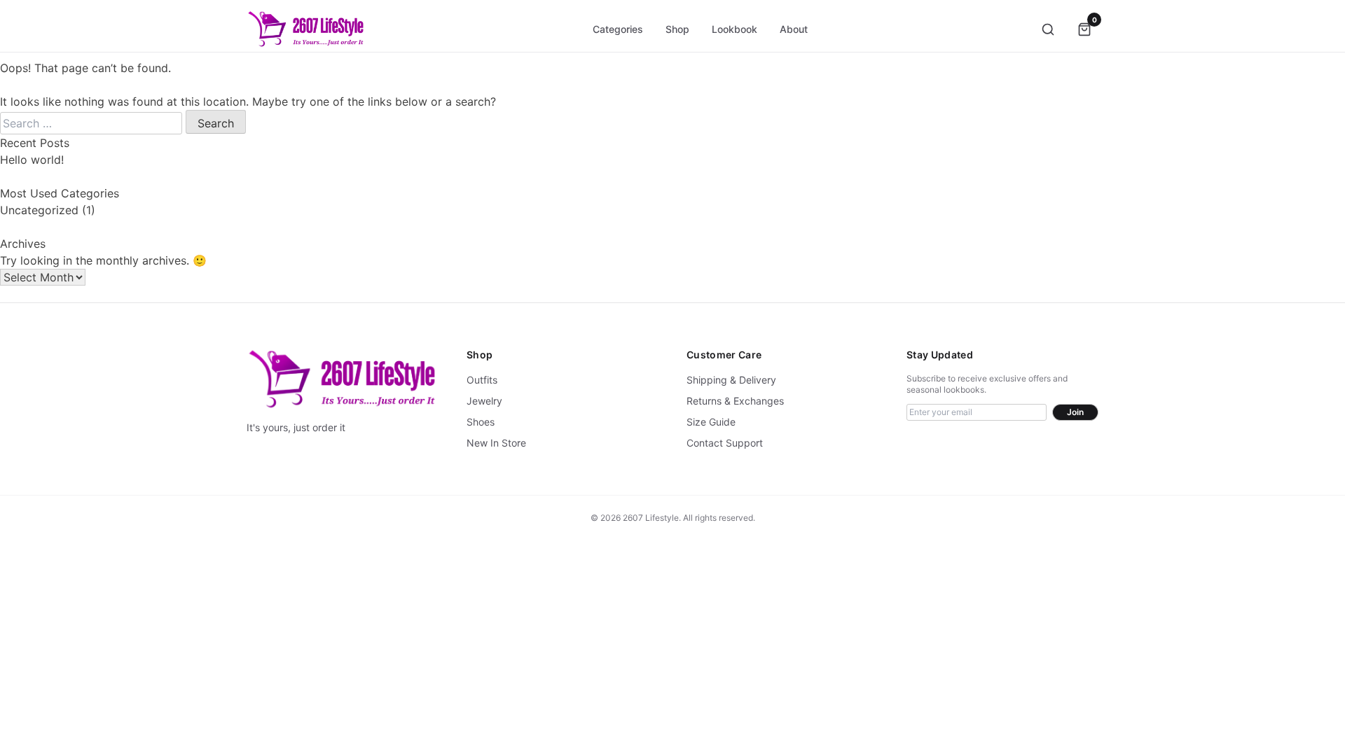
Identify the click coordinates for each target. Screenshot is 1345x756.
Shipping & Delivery (731, 380)
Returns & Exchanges (735, 401)
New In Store (496, 443)
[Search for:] (93, 123)
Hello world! (32, 160)
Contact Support (725, 443)
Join (1075, 412)
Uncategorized (39, 210)
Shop (677, 29)
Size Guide (711, 422)
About (794, 29)
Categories (618, 29)
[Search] (1048, 29)
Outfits (482, 380)
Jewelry (484, 401)
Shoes (481, 422)
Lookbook (734, 29)
